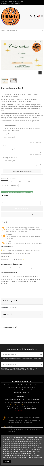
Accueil (21, 1)
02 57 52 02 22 (12, 402)
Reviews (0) (7, 314)
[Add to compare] (32, 214)
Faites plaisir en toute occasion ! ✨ (12, 259)
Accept (7, 461)
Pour (4, 146)
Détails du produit (10, 301)
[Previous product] (41, 30)
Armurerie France (30, 387)
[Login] (35, 16)
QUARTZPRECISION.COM (21, 392)
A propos (14, 385)
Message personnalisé (10, 157)
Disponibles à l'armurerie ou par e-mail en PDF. (16, 253)
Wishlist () (6, 3)
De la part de (7, 134)
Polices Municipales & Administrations (21, 390)
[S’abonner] (41, 354)
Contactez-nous (12, 387)
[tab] (22, 301)
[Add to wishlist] (11, 214)
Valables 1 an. (5, 256)
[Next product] (42, 30)
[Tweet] (4, 222)
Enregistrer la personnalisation (22, 171)
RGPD (21, 387)
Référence (4, 307)
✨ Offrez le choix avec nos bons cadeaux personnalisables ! (21, 250)
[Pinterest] (6, 222)
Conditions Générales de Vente (9, 1)
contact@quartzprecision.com (29, 402)
